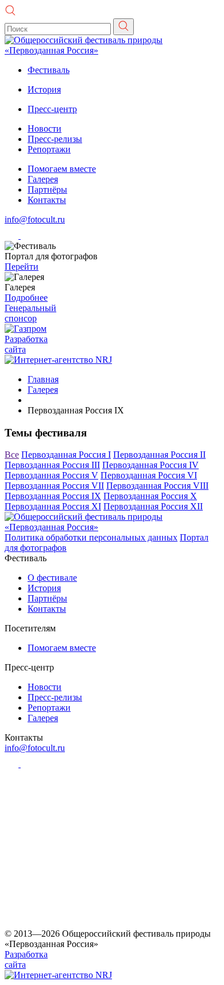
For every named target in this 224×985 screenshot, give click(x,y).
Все (12, 454)
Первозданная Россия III (52, 465)
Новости (44, 128)
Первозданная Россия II (159, 454)
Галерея (43, 179)
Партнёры (47, 189)
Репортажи (49, 149)
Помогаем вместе (62, 169)
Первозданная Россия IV (150, 465)
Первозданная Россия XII (153, 506)
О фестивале (52, 577)
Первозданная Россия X (150, 496)
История (44, 89)
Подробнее (26, 297)
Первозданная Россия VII (54, 485)
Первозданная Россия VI (149, 475)
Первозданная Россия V (51, 475)
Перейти (21, 266)
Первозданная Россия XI (53, 506)
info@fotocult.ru (35, 219)
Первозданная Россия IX (53, 496)
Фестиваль (48, 70)
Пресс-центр (52, 109)
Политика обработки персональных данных (91, 537)
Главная (43, 379)
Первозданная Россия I (66, 454)
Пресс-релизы (55, 139)
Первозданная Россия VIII (157, 485)
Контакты (47, 200)
